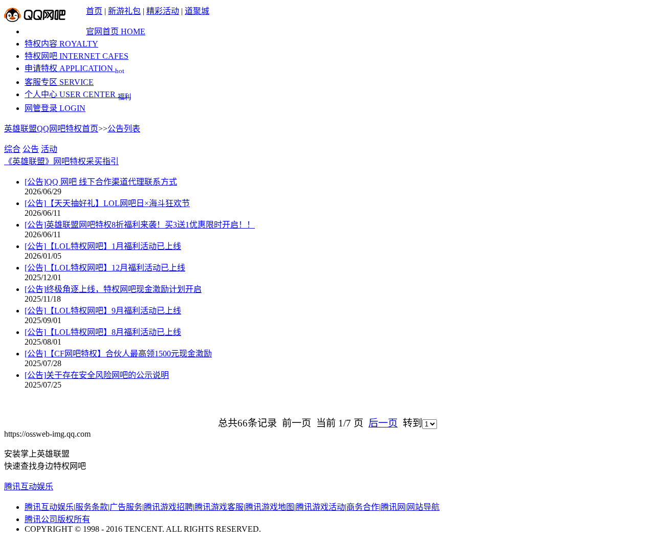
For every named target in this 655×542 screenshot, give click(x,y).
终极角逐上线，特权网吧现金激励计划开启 (113, 289)
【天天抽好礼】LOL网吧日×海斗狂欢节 (107, 203)
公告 (31, 149)
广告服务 (126, 507)
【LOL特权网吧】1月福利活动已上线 (103, 246)
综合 (12, 149)
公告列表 (123, 128)
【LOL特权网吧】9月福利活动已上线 (103, 310)
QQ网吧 (35, 15)
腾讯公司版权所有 (57, 519)
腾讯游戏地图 (269, 507)
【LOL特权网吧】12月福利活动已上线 (105, 267)
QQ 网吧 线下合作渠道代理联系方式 (101, 181)
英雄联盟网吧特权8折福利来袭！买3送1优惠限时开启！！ (140, 224)
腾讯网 (393, 507)
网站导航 (423, 507)
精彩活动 (162, 11)
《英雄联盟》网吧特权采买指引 (61, 161)
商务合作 (362, 507)
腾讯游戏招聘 (168, 507)
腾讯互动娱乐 (28, 486)
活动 (49, 149)
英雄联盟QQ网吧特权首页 (51, 128)
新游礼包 (124, 11)
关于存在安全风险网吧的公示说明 (97, 375)
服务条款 (91, 507)
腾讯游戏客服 (219, 507)
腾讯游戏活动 (320, 507)
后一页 (383, 423)
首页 (94, 11)
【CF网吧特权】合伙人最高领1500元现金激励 (118, 353)
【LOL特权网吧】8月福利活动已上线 (103, 332)
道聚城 (197, 11)
